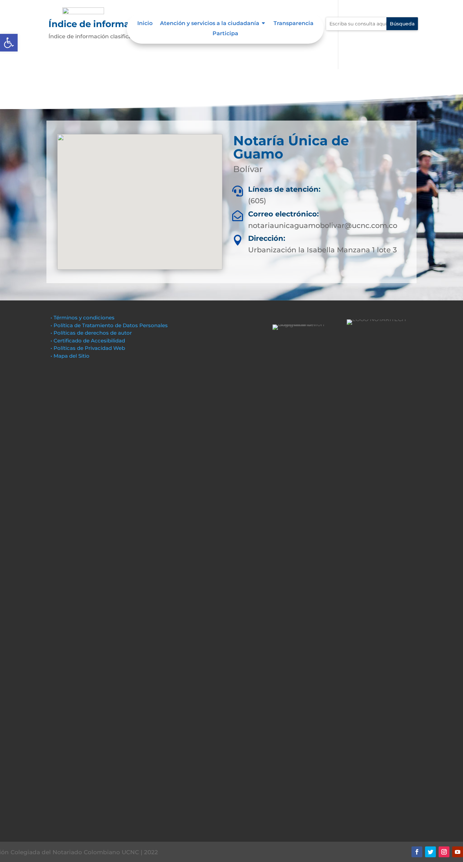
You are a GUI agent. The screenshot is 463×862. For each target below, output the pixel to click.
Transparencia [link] (294, 23)
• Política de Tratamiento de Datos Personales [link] (109, 325)
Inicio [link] (145, 23)
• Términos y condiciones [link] (83, 317)
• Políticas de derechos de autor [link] (91, 333)
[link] (9, 42)
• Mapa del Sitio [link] (71, 356)
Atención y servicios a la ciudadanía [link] (209, 23)
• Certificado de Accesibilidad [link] (88, 340)
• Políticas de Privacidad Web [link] (88, 348)
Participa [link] (225, 34)
